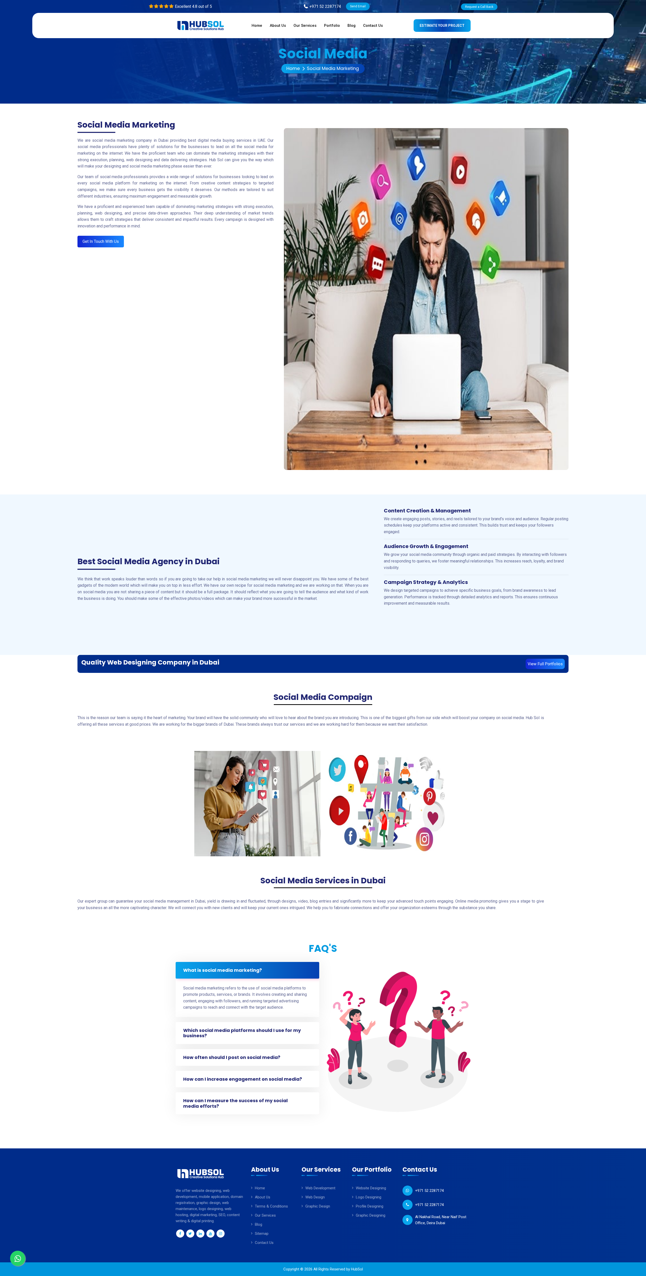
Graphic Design (317, 1206)
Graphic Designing (370, 1215)
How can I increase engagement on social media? (242, 1079)
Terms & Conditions (271, 1206)
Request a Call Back (479, 7)
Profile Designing (369, 1206)
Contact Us (264, 1242)
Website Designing (371, 1188)
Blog (258, 1224)
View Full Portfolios (545, 663)
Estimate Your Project (442, 25)
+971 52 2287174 (429, 1190)
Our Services (265, 1215)
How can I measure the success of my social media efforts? (235, 1103)
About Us (262, 1197)
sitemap (261, 1233)
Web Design (315, 1197)
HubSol (357, 1269)
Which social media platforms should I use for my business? (242, 1033)
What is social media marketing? (222, 970)
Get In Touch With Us (101, 241)
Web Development (320, 1188)
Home (293, 68)
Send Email (358, 6)
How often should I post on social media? (231, 1057)
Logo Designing (368, 1197)
